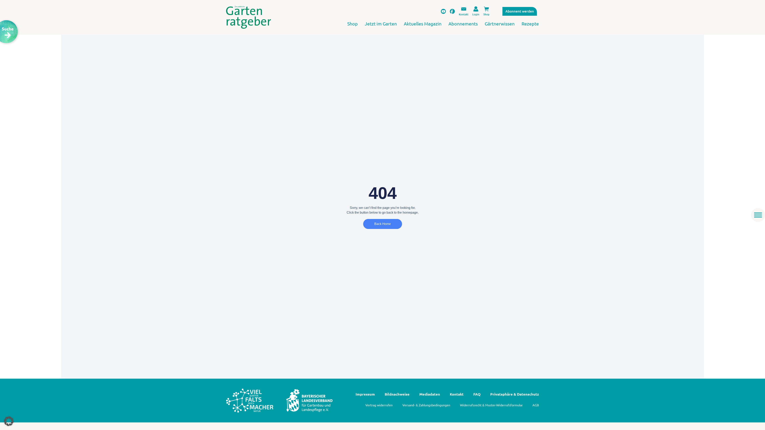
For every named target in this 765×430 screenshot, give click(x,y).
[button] (9, 421)
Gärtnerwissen (500, 23)
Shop (352, 23)
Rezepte (530, 23)
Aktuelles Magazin (422, 23)
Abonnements (463, 23)
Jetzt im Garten (381, 23)
